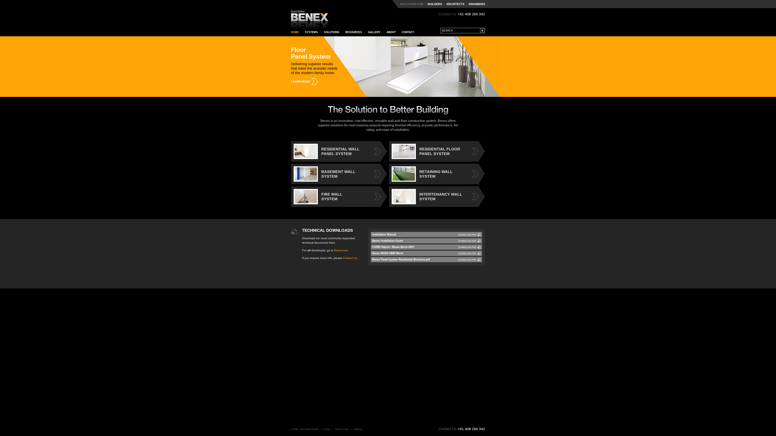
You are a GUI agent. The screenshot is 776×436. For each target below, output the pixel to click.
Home (295, 32)
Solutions (331, 32)
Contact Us (350, 258)
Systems (311, 32)
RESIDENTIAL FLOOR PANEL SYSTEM (439, 151)
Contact (408, 32)
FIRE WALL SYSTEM (331, 196)
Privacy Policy (342, 429)
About (391, 32)
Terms (327, 429)
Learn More (300, 81)
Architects (455, 4)
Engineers (477, 4)
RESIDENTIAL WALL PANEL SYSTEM (340, 151)
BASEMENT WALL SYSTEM (338, 174)
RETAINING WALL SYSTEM (436, 174)
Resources (353, 32)
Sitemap (358, 429)
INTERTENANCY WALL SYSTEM (440, 196)
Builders (435, 4)
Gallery (374, 32)
